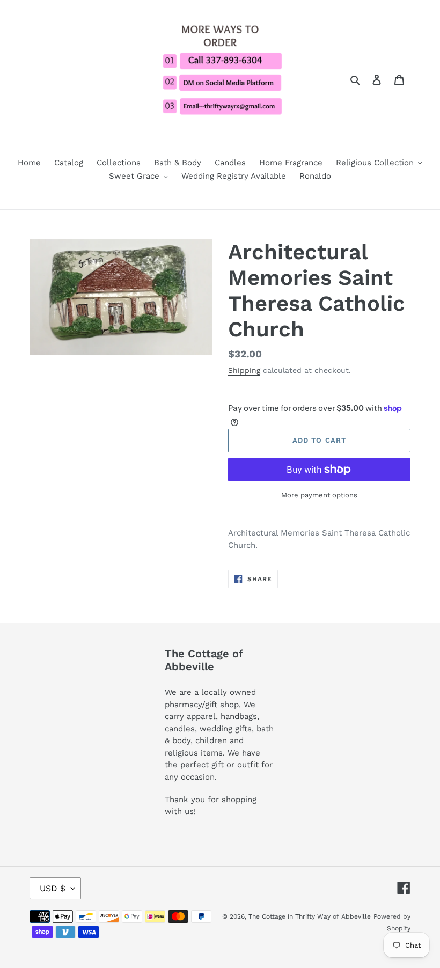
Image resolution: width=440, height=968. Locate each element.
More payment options (319, 495)
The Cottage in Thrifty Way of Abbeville (309, 916)
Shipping (244, 370)
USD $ (52, 888)
